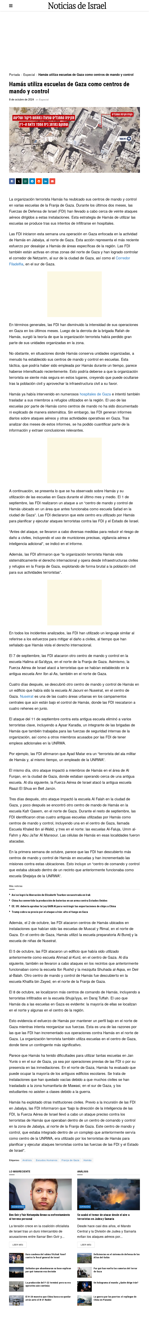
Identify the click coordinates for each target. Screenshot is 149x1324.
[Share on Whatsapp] (25, 181)
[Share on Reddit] (39, 181)
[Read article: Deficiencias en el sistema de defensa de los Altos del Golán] (84, 1258)
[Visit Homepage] (77, 5)
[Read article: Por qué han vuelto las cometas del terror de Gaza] (84, 1272)
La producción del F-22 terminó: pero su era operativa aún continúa (48, 1284)
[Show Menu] (11, 5)
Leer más (20, 1244)
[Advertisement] (74, 42)
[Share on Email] (52, 181)
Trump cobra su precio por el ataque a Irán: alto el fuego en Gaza (50, 912)
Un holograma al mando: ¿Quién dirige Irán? (116, 1282)
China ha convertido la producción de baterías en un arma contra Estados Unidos (59, 900)
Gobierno (18, 1206)
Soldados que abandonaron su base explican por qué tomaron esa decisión (48, 1270)
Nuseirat (26, 696)
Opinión (85, 1206)
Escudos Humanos (46, 1160)
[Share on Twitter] (19, 181)
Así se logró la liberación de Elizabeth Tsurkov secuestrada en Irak (51, 895)
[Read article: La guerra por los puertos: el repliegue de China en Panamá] (84, 1300)
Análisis (27, 1160)
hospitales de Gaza (95, 394)
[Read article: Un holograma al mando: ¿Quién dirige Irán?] (84, 1286)
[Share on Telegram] (32, 181)
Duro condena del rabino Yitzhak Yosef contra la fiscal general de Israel (45, 1256)
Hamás (88, 1160)
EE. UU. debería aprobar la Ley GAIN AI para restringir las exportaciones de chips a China (64, 906)
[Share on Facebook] (12, 181)
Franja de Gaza (70, 1160)
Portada (14, 74)
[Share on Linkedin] (46, 181)
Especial (29, 74)
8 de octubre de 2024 (21, 99)
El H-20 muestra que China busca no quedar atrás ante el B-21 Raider (48, 1298)
